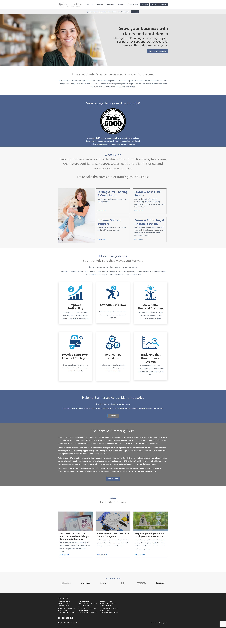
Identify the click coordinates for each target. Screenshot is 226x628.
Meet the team (113, 478)
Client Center (133, 5)
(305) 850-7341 (84, 610)
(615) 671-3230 (106, 610)
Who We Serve (110, 4)
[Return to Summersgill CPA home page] (70, 4)
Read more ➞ (75, 554)
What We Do (89, 4)
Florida (154, 5)
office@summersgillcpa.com (68, 612)
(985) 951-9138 (63, 610)
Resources (120, 4)
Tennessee (163, 5)
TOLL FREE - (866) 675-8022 (67, 609)
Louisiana (145, 5)
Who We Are (99, 4)
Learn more (135, 12)
